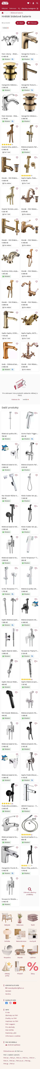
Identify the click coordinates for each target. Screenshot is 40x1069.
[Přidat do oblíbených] (17, 33)
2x (32, 679)
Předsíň (20, 974)
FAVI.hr (32, 1058)
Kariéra (8, 994)
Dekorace (12, 8)
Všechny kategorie (28, 8)
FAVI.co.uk (20, 1061)
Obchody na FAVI (11, 1015)
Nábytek (5, 8)
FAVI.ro (19, 1058)
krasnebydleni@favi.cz (16, 988)
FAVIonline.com (9, 1051)
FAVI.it (6, 1061)
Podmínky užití (10, 1033)
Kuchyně (33, 941)
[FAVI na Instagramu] (10, 1003)
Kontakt (8, 991)
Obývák (20, 957)
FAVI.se (12, 1061)
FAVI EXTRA (9, 1030)
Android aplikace (14, 1045)
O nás (7, 1012)
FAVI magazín (10, 1024)
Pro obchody (10, 1027)
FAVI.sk (6, 1058)
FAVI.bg (28, 1061)
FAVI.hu (26, 1058)
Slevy (33, 974)
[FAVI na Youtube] (14, 1003)
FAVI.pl (12, 1058)
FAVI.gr (6, 1063)
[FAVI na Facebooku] (6, 1003)
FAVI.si (12, 1063)
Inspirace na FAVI (11, 1021)
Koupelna (7, 957)
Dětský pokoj (7, 974)
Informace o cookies (12, 1036)
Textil (33, 925)
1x (31, 834)
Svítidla (7, 941)
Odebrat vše (16, 399)
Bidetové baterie (17, 13)
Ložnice (33, 957)
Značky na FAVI (11, 1018)
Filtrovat (33, 23)
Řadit (21, 23)
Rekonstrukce (21, 941)
